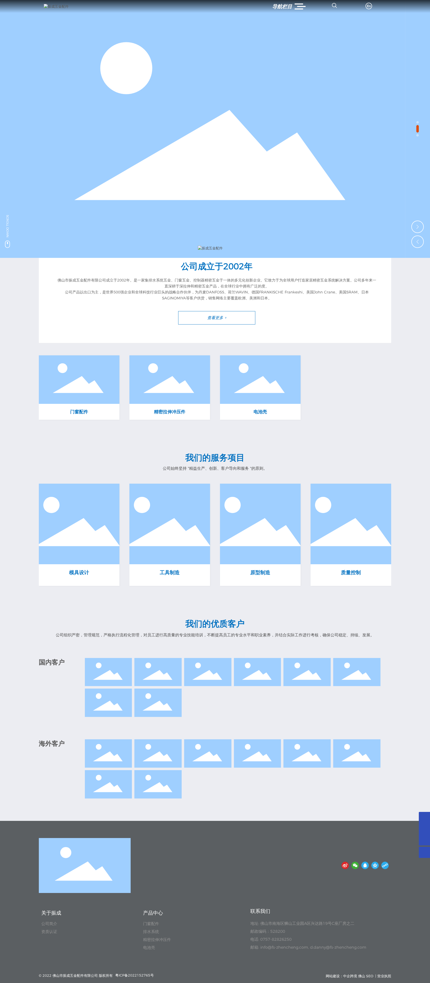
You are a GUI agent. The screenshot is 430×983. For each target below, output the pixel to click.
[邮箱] (424, 817)
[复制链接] (385, 865)
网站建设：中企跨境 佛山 (345, 976)
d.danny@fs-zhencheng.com (338, 947)
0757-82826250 (276, 939)
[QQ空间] (375, 865)
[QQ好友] (365, 865)
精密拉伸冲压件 (169, 412)
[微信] (355, 865)
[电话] (424, 828)
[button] (417, 122)
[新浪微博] (345, 865)
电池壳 (260, 412)
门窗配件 (79, 412)
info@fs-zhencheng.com (284, 947)
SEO (369, 976)
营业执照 (384, 976)
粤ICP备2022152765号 (134, 975)
